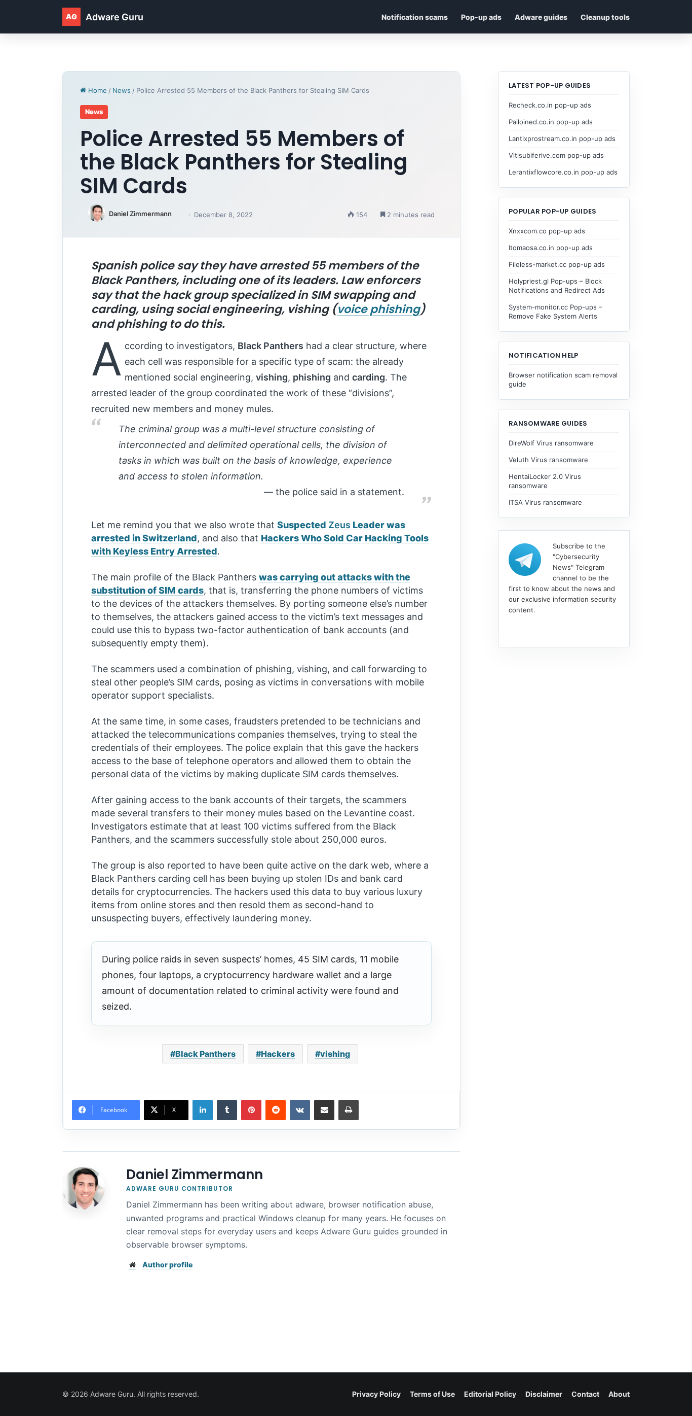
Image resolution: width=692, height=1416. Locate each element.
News (121, 90)
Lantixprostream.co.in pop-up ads (562, 138)
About (619, 1394)
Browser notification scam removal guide (563, 379)
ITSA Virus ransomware (545, 502)
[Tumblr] (227, 1110)
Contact (585, 1394)
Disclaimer (543, 1394)
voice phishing (378, 309)
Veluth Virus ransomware (548, 460)
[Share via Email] (324, 1110)
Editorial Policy (490, 1394)
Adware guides (541, 17)
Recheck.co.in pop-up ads (550, 105)
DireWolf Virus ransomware (551, 443)
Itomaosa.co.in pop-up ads (551, 248)
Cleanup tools (605, 17)
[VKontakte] (300, 1110)
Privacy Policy (376, 1394)
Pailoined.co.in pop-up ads (551, 122)
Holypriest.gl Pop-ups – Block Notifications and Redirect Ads (557, 285)
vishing (335, 1054)
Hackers (278, 1054)
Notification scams (414, 17)
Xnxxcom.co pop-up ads (547, 231)
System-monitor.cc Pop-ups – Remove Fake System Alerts (555, 311)
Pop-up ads (481, 17)
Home (96, 90)
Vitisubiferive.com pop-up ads (556, 155)
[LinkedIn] (203, 1110)
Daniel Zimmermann (140, 214)
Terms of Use (432, 1394)
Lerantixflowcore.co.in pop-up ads (563, 172)
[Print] (348, 1110)
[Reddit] (275, 1110)
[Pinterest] (251, 1110)
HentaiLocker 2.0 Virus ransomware (545, 481)
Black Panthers (205, 1054)
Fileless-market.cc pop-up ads (557, 264)
